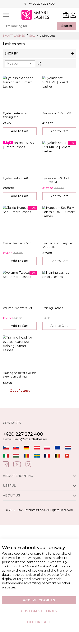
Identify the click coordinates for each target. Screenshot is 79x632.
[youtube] (17, 464)
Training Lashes (52, 308)
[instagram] (28, 464)
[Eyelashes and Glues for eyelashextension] (57, 447)
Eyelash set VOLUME (56, 113)
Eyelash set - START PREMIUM (55, 180)
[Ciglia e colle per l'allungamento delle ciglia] (6, 455)
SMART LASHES (14, 35)
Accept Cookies (39, 600)
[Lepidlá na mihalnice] (16, 447)
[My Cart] (66, 15)
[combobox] (30, 26)
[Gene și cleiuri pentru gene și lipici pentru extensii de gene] (26, 455)
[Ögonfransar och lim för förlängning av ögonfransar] (37, 455)
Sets (32, 35)
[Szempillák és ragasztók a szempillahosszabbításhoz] (16, 455)
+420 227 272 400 (23, 434)
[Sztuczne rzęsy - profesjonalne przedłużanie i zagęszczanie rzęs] (47, 447)
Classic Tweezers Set (17, 243)
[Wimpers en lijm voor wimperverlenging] (68, 447)
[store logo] (35, 15)
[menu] (6, 15)
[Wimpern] (37, 447)
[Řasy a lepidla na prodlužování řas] (6, 447)
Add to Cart (20, 131)
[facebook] (6, 464)
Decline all (39, 622)
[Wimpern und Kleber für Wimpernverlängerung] (67, 455)
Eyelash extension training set (15, 115)
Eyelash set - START (16, 178)
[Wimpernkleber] (26, 447)
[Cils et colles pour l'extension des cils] (47, 455)
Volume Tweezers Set (17, 308)
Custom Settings (39, 611)
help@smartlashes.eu (30, 439)
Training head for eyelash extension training (19, 374)
